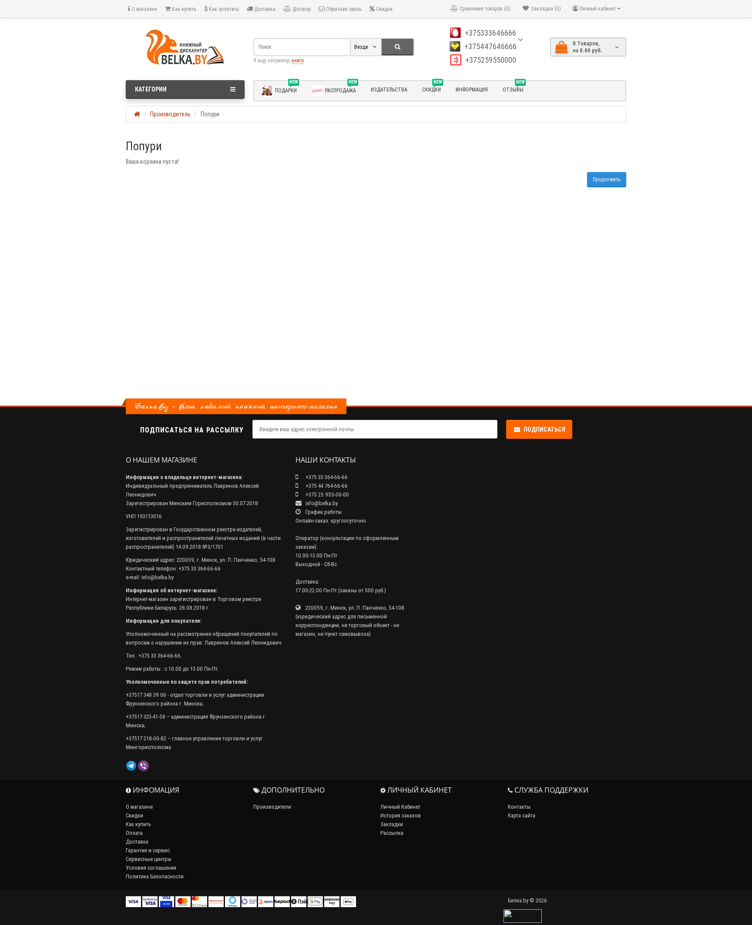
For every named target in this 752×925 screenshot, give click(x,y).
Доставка (264, 9)
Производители (272, 806)
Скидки (384, 9)
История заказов (400, 815)
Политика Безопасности (155, 876)
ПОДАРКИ (286, 89)
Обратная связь (343, 9)
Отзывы (513, 88)
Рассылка (391, 833)
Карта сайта (521, 815)
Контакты (519, 806)
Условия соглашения (151, 867)
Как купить (183, 9)
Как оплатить (223, 9)
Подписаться (544, 429)
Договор (301, 9)
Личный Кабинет (400, 806)
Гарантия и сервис (148, 850)
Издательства (389, 89)
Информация (472, 89)
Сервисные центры (148, 859)
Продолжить (607, 179)
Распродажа (341, 89)
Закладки (391, 824)
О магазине (143, 9)
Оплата (134, 833)
